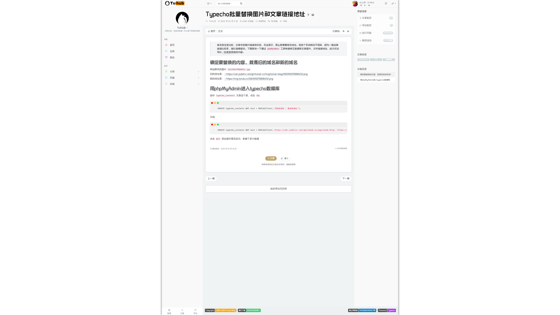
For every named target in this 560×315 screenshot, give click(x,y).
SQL (376, 59)
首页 (213, 31)
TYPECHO (363, 59)
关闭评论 (262, 21)
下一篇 (345, 178)
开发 (285, 21)
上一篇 (211, 178)
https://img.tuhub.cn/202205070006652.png (249, 78)
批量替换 (228, 52)
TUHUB (212, 21)
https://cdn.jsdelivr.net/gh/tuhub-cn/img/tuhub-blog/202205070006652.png (267, 74)
